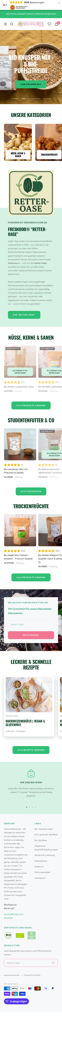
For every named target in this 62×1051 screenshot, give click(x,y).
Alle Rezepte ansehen (31, 750)
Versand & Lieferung (44, 855)
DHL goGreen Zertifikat (46, 834)
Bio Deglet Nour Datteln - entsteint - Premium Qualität (18, 557)
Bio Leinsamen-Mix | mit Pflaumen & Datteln (16, 471)
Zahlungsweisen (42, 872)
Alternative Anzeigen (20, 371)
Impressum (39, 878)
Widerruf (38, 866)
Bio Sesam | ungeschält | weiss (19, 386)
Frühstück (12, 716)
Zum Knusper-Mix (31, 84)
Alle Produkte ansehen (31, 577)
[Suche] (11, 24)
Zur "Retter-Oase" (24, 315)
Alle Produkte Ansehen (31, 405)
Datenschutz (40, 861)
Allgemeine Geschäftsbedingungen (46, 848)
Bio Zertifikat (40, 840)
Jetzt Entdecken (31, 491)
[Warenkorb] (56, 24)
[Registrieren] (53, 963)
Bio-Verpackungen (43, 829)
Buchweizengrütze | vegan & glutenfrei (25, 723)
